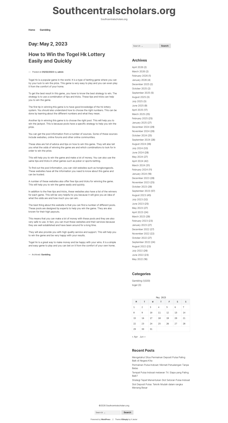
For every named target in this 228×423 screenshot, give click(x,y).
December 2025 (140, 84)
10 (151, 312)
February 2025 (140, 118)
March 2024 (138, 165)
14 (184, 312)
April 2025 (137, 109)
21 (184, 318)
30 (143, 329)
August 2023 (139, 195)
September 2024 (141, 139)
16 (143, 318)
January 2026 (139, 80)
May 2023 (137, 208)
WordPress (105, 419)
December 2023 (141, 178)
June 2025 (138, 105)
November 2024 (141, 131)
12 (167, 312)
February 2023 (140, 220)
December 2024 (141, 127)
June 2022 (138, 255)
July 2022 (137, 250)
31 (151, 329)
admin (60, 72)
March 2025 (138, 114)
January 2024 (139, 173)
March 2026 (138, 71)
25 (159, 323)
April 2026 (137, 67)
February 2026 (140, 75)
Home (31, 29)
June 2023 (138, 203)
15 (134, 318)
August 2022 (139, 246)
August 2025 (139, 97)
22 (134, 323)
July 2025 (137, 101)
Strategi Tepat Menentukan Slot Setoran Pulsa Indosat (161, 380)
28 (184, 323)
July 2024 (137, 148)
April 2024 (137, 161)
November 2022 (141, 233)
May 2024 (137, 156)
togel (135, 285)
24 (151, 323)
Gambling (45, 29)
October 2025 (139, 88)
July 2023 (137, 199)
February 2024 (140, 169)
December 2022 (140, 229)
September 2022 (141, 242)
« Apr (135, 336)
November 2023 (141, 182)
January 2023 (139, 225)
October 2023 (139, 186)
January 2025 (139, 122)
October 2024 (139, 135)
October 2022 (139, 237)
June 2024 (138, 152)
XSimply (124, 419)
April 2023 (137, 212)
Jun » (143, 336)
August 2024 (139, 144)
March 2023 (138, 216)
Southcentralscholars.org (114, 10)
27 (176, 323)
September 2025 (141, 92)
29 (134, 329)
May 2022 (137, 259)
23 (143, 323)
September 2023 (141, 191)
